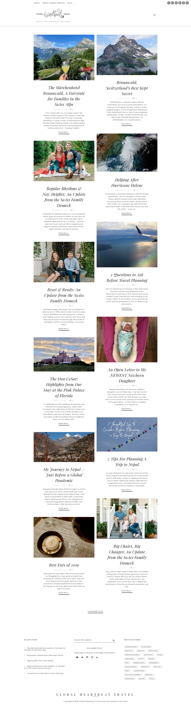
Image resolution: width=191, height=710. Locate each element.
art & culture (145, 647)
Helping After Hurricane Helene (40, 661)
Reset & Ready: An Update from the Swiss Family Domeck (64, 295)
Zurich (151, 679)
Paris (127, 663)
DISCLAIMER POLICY (95, 648)
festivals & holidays (132, 655)
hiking (160, 655)
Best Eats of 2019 (64, 564)
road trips (157, 667)
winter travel (129, 679)
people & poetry (139, 663)
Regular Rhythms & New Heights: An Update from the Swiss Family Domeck (44, 667)
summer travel (139, 671)
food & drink (148, 655)
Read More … (64, 132)
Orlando (151, 659)
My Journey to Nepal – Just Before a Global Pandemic (64, 475)
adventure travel (131, 647)
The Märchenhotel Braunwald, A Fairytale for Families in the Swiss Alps (44, 649)
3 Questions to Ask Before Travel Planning (45, 673)
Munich (140, 659)
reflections (145, 667)
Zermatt (141, 679)
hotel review (129, 659)
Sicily (127, 671)
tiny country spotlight (132, 675)
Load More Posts (95, 611)
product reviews (130, 667)
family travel (153, 651)
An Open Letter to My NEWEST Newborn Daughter (127, 375)
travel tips (148, 675)
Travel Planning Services (54, 3)
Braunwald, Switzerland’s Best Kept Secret (127, 88)
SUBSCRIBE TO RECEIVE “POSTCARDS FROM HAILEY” (94, 653)
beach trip (128, 651)
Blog (69, 3)
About (37, 3)
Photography (153, 663)
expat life (140, 651)
